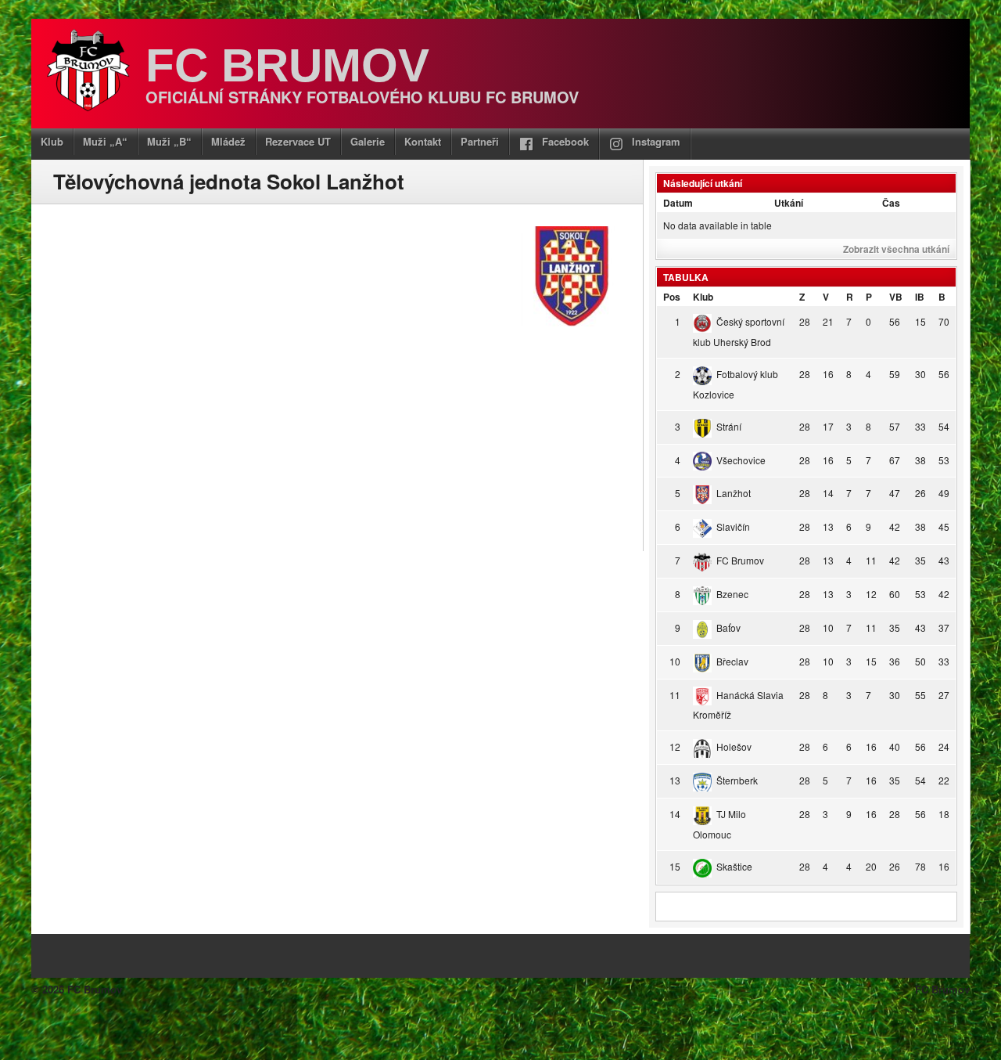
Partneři (480, 141)
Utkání (788, 203)
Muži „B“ (169, 141)
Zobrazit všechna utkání (896, 249)
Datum (678, 203)
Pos (671, 297)
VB (895, 297)
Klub (52, 141)
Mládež (228, 141)
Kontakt (422, 141)
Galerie (367, 141)
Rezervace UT (298, 141)
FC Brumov (287, 65)
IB (919, 297)
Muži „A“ (105, 141)
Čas (891, 203)
